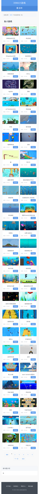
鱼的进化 (28, 268)
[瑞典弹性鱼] (10, 137)
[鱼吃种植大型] (28, 243)
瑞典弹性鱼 (11, 144)
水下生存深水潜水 (11, 109)
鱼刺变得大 (28, 56)
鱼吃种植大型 (28, 251)
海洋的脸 (28, 127)
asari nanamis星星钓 (28, 374)
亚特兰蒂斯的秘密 (11, 304)
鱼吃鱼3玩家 (10, 286)
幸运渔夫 (28, 38)
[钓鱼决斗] (28, 438)
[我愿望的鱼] (10, 243)
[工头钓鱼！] (10, 420)
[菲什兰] (28, 154)
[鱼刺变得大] (28, 48)
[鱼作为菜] (10, 261)
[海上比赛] (10, 367)
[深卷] (28, 137)
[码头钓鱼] (28, 384)
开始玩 (15, 41)
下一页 (16, 459)
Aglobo (11, 91)
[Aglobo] (10, 84)
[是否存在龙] (10, 349)
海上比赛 (10, 374)
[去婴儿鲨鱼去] (28, 225)
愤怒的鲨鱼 (11, 74)
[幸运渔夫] (28, 31)
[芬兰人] (28, 66)
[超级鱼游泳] (10, 314)
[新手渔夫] (28, 420)
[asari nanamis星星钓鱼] (28, 367)
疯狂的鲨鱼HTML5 (28, 180)
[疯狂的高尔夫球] (28, 278)
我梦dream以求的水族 (28, 215)
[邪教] (28, 84)
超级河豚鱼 (11, 180)
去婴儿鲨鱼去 (28, 233)
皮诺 (28, 357)
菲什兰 (28, 162)
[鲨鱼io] (10, 331)
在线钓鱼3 (11, 445)
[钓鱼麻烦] (10, 207)
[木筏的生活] (28, 331)
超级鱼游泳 (11, 321)
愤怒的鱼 (10, 197)
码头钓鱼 (28, 392)
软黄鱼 (11, 233)
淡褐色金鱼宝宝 (10, 38)
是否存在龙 (11, 357)
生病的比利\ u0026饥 (28, 197)
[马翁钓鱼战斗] (28, 402)
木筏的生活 (28, 339)
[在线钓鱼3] (10, 438)
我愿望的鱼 (11, 251)
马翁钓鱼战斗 (28, 410)
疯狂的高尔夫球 (28, 286)
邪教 (28, 91)
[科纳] (10, 119)
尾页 (23, 459)
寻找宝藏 (28, 109)
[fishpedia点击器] (10, 48)
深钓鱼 (28, 321)
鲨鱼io (11, 339)
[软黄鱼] (10, 225)
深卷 (28, 144)
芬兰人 (28, 74)
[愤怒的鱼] (10, 190)
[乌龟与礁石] (10, 384)
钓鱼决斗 (28, 445)
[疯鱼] (10, 402)
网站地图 (30, 486)
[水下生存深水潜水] (10, 101)
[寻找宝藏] (28, 101)
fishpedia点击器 (10, 56)
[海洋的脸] (28, 119)
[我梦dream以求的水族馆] (28, 207)
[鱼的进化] (28, 261)
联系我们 (16, 486)
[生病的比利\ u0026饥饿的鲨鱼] (28, 190)
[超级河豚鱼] (10, 172)
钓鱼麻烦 (10, 215)
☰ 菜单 (19, 8)
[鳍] (10, 154)
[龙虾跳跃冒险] (28, 296)
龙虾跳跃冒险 (28, 304)
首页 (11, 15)
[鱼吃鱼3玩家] (10, 278)
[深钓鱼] (28, 314)
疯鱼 (10, 410)
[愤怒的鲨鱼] (10, 66)
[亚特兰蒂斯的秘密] (10, 296)
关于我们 (8, 486)
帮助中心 (23, 486)
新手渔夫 (28, 427)
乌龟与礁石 (11, 392)
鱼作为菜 (10, 268)
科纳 (10, 127)
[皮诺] (28, 349)
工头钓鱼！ (11, 427)
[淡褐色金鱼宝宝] (10, 31)
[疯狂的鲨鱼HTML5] (28, 172)
